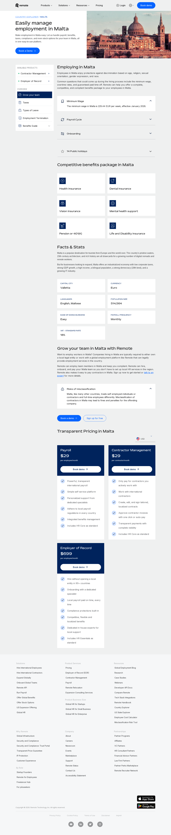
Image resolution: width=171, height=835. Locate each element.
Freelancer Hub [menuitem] (23, 782)
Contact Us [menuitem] (70, 770)
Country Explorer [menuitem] (26, 17)
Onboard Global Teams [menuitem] (27, 683)
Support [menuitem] (69, 761)
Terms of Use (89, 815)
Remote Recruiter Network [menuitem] (126, 770)
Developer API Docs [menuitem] (123, 687)
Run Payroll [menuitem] (22, 692)
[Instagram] (100, 824)
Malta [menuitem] (43, 17)
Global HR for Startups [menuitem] (75, 704)
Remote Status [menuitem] (72, 765)
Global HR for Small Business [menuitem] (78, 709)
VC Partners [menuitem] (119, 746)
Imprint (119, 815)
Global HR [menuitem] (21, 712)
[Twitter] (90, 824)
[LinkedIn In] (80, 824)
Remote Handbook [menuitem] (122, 702)
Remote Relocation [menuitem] (74, 687)
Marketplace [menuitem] (71, 756)
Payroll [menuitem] (69, 683)
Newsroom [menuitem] (70, 746)
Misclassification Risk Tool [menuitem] (125, 722)
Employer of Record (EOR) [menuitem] (77, 673)
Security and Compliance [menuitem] (28, 741)
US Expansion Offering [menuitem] (27, 707)
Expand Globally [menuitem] (24, 678)
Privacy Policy (55, 815)
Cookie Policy (72, 815)
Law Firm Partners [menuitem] (122, 761)
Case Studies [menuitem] (120, 678)
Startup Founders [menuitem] (24, 772)
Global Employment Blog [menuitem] (125, 668)
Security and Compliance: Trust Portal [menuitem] (33, 746)
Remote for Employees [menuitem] (27, 777)
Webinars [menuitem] (118, 683)
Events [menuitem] (68, 751)
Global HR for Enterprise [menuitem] (76, 714)
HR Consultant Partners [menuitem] (124, 751)
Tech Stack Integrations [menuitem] (124, 697)
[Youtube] (71, 824)
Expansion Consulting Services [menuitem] (79, 692)
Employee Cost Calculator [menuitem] (125, 717)
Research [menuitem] (118, 673)
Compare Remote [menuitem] (122, 692)
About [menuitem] (68, 736)
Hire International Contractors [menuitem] (29, 673)
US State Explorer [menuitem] (122, 712)
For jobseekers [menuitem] (23, 787)
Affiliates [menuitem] (118, 741)
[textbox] (145, 439)
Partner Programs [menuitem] (122, 736)
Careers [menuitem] (69, 741)
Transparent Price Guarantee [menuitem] (29, 751)
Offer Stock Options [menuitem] (25, 702)
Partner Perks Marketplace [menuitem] (126, 765)
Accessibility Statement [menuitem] (76, 775)
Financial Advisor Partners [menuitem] (125, 756)
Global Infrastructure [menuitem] (25, 736)
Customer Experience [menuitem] (26, 761)
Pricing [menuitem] (69, 668)
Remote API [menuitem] (22, 687)
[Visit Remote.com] (22, 5)
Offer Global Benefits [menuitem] (26, 697)
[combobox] (145, 439)
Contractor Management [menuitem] (76, 678)
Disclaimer (106, 815)
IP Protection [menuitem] (22, 756)
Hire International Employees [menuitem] (29, 668)
